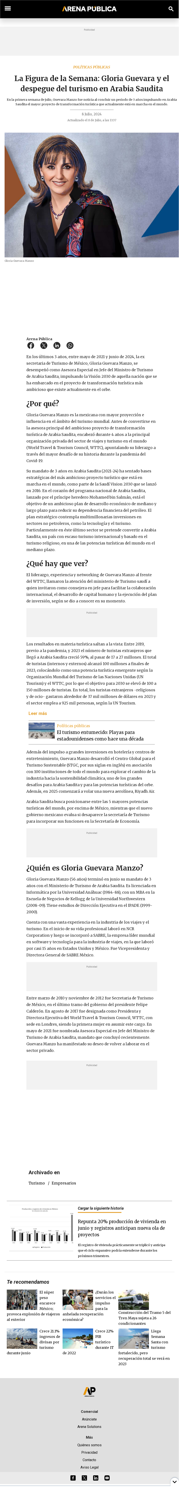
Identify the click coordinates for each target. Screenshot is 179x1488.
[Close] (116, 709)
